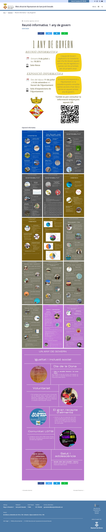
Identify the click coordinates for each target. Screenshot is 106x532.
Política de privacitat (16, 521)
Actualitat (26, 21)
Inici (4, 12)
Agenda (32, 21)
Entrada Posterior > (78, 490)
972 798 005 (38, 507)
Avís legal (6, 521)
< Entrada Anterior (27, 490)
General (10, 12)
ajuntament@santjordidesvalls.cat (53, 507)
